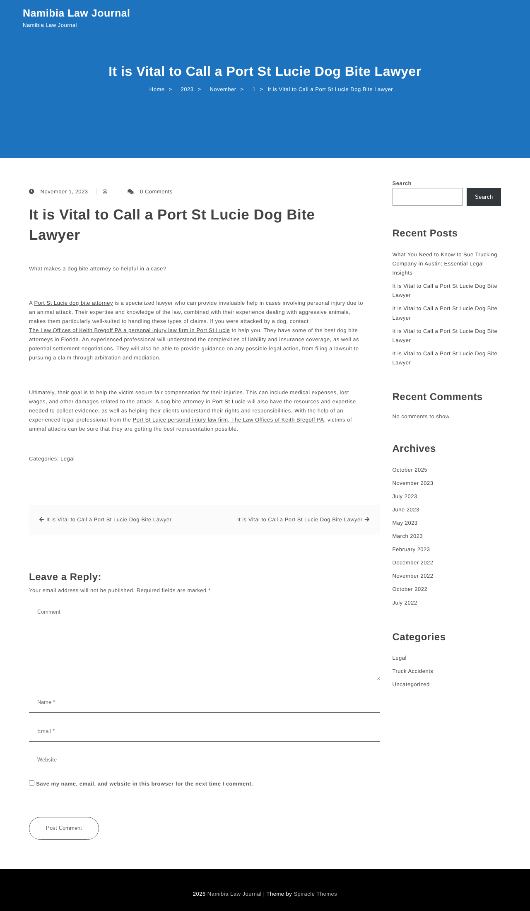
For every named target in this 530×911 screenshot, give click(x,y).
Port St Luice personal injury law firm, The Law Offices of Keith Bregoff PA (228, 420)
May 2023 (405, 523)
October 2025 (410, 470)
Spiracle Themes (315, 894)
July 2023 (405, 496)
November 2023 (413, 483)
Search (402, 183)
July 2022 (405, 603)
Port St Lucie (229, 401)
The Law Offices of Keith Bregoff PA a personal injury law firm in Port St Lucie (129, 330)
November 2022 (413, 576)
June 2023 (406, 509)
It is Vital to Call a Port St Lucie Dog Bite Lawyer (172, 225)
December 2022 (413, 562)
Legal (67, 459)
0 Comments (156, 191)
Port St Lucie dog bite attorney (73, 303)
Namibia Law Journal (76, 13)
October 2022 (410, 589)
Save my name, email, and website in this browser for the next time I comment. (144, 784)
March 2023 (408, 536)
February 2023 (411, 549)
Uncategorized (411, 684)
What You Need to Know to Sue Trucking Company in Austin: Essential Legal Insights (445, 263)
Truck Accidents (413, 671)
